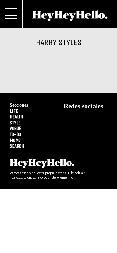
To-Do (15, 134)
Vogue (15, 128)
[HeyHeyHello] (70, 17)
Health (16, 117)
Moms (15, 140)
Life (14, 111)
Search (17, 146)
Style (15, 123)
